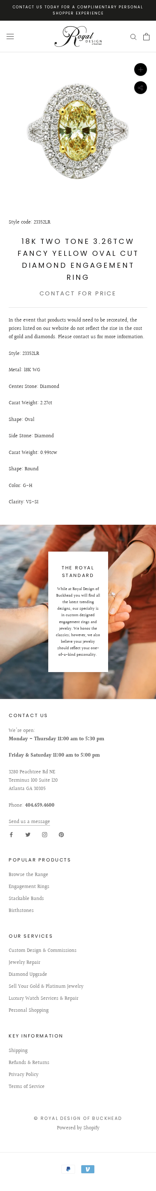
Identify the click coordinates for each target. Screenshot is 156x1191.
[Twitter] (27, 834)
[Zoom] (140, 69)
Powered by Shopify (78, 1128)
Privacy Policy (23, 1075)
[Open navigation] (10, 36)
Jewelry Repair (24, 963)
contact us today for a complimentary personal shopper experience (78, 10)
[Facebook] (11, 834)
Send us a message (29, 822)
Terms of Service (27, 1087)
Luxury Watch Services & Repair (43, 999)
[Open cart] (146, 36)
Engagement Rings (29, 887)
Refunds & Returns (29, 1063)
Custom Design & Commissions (43, 951)
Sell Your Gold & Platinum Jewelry (46, 987)
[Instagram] (44, 834)
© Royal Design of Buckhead (78, 1118)
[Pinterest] (61, 834)
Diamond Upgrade (28, 975)
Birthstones (21, 911)
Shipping (18, 1051)
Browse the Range (28, 875)
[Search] (133, 36)
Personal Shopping (29, 1011)
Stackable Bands (26, 899)
